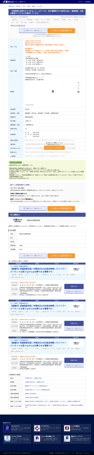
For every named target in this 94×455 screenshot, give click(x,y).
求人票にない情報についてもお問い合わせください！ (54, 145)
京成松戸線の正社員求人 (32, 397)
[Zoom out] (78, 85)
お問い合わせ (79, 453)
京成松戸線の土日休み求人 (60, 405)
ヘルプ (72, 453)
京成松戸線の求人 (30, 382)
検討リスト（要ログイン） (34, 30)
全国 (24, 6)
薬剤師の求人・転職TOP (14, 6)
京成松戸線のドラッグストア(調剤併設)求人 (37, 389)
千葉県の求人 (29, 378)
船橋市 (33, 6)
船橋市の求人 (38, 378)
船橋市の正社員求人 (31, 393)
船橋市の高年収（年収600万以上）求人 (36, 401)
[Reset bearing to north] (78, 88)
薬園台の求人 (41, 382)
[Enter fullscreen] (78, 92)
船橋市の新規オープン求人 (58, 401)
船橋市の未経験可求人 (74, 401)
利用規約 (51, 453)
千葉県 (28, 6)
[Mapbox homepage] (30, 105)
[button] (52, 92)
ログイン (81, 1)
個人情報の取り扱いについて (62, 453)
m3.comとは (87, 453)
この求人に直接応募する (61, 30)
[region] (53, 93)
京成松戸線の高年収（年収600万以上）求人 (37, 405)
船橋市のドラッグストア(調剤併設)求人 (36, 386)
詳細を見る (74, 286)
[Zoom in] (78, 83)
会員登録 (87, 1)
